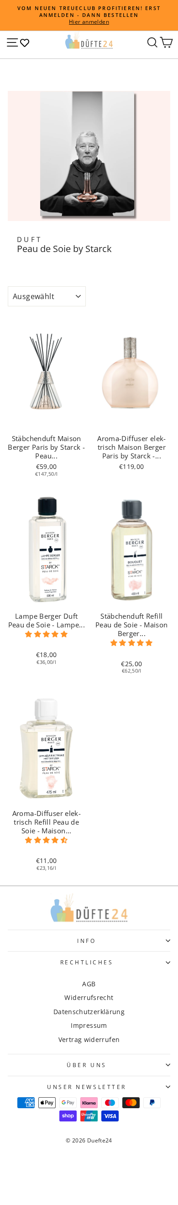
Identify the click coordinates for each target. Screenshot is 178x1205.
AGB (88, 983)
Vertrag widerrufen (89, 1039)
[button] (46, 634)
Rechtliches (87, 962)
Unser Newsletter (86, 1086)
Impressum (89, 1025)
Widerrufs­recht (88, 997)
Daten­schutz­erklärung (89, 1011)
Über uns (86, 1064)
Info (86, 940)
